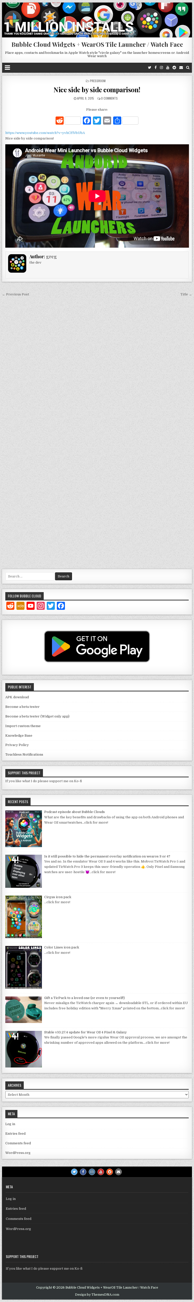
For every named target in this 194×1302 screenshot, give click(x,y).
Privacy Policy (17, 745)
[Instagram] (161, 68)
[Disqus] (97, 368)
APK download (17, 697)
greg (51, 256)
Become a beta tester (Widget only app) (37, 716)
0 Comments (109, 98)
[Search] (187, 68)
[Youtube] (167, 68)
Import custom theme (23, 726)
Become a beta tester (22, 707)
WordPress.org (18, 1153)
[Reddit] (174, 68)
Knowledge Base (18, 735)
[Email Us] (181, 68)
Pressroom (98, 81)
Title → (186, 294)
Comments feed (18, 1143)
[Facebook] (156, 68)
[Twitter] (149, 68)
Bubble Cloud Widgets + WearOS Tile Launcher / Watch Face (97, 44)
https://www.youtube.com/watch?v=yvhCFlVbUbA (45, 133)
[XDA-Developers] (20, 606)
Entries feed (15, 1133)
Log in (10, 1124)
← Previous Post (15, 294)
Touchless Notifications (24, 754)
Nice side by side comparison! (97, 89)
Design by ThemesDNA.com (97, 1294)
